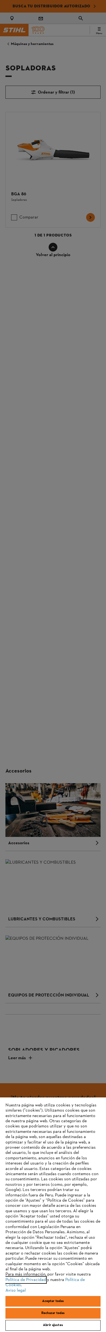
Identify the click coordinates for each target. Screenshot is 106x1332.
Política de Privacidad (25, 1280)
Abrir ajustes (53, 1325)
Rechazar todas (53, 1313)
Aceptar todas (53, 1301)
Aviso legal (15, 1291)
